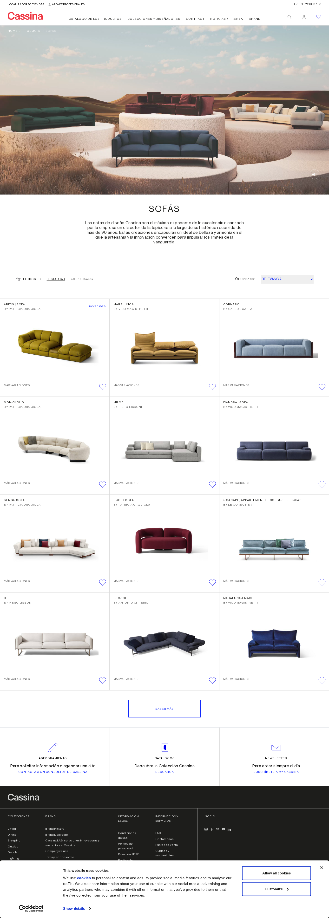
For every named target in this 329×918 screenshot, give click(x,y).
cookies (84, 878)
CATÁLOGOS (165, 758)
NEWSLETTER (276, 758)
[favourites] (318, 17)
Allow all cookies (276, 873)
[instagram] (206, 831)
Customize (274, 889)
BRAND (255, 18)
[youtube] (223, 831)
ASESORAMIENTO (53, 758)
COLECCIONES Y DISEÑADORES (153, 18)
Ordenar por (245, 279)
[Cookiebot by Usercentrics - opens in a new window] (31, 908)
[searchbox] (289, 17)
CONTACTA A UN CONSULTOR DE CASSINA (52, 771)
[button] (102, 387)
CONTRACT (195, 18)
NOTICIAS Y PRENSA (226, 18)
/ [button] (307, 4)
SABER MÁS (164, 708)
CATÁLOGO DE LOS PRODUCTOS (95, 18)
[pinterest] (218, 831)
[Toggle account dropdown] (304, 16)
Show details (74, 908)
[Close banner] (321, 868)
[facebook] (212, 831)
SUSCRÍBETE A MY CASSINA (276, 771)
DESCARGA (164, 771)
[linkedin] (229, 831)
